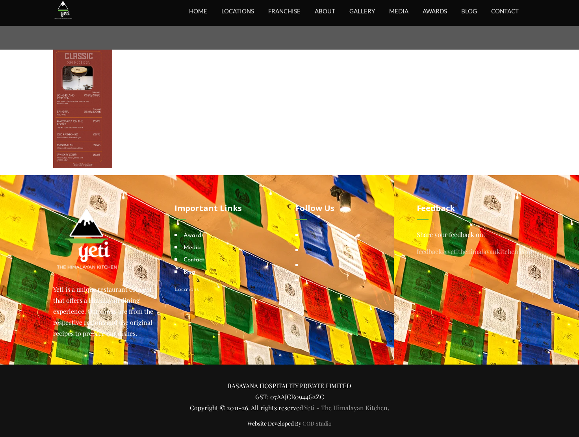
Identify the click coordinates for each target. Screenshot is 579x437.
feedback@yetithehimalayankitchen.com (474, 251)
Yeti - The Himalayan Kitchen (346, 408)
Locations (186, 290)
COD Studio (317, 423)
